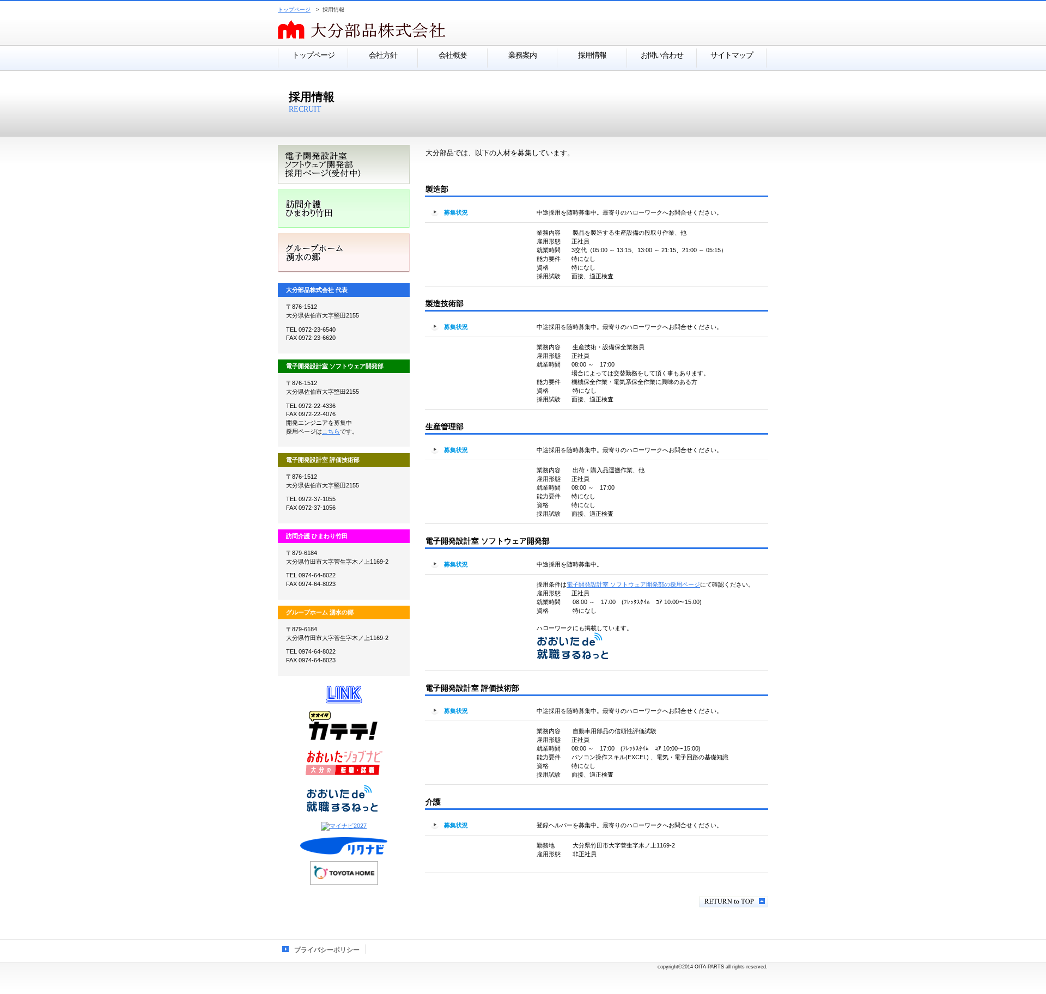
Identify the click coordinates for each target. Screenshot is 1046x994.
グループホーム (344, 252)
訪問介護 (344, 208)
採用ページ (344, 164)
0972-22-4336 (317, 406)
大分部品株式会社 (414, 30)
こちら (331, 431)
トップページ (294, 10)
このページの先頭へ (733, 901)
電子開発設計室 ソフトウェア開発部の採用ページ (633, 584)
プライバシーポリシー (327, 950)
